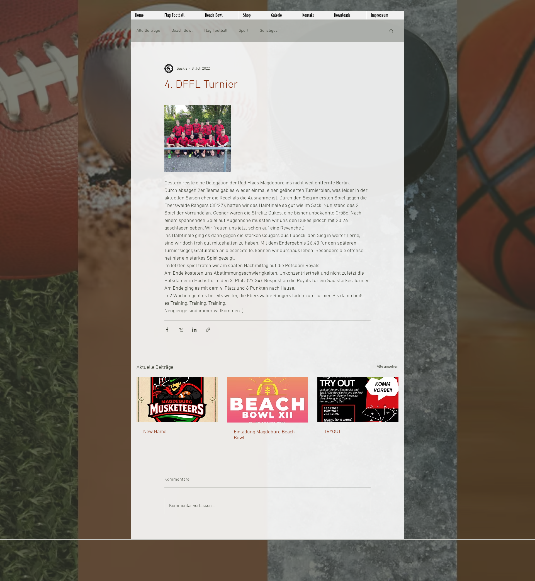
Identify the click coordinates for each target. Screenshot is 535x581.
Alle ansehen (387, 366)
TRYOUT (332, 432)
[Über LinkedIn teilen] (194, 329)
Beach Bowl (182, 30)
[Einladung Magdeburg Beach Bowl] (267, 400)
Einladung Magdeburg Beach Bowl (264, 435)
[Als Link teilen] (208, 329)
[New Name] (177, 399)
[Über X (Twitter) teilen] (180, 329)
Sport (244, 30)
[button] (391, 30)
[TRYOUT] (357, 399)
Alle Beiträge (148, 30)
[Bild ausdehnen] (197, 138)
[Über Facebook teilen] (167, 329)
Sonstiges (269, 30)
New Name (154, 432)
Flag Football (215, 30)
